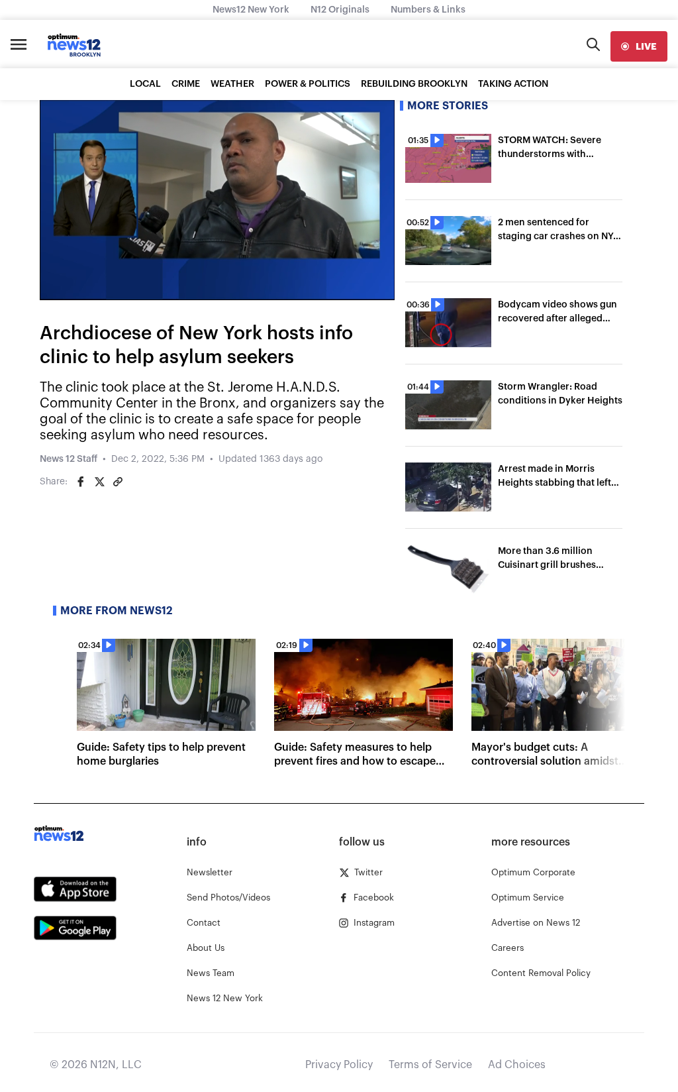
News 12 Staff (68, 459)
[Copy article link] (118, 481)
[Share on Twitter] (99, 481)
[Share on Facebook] (80, 481)
